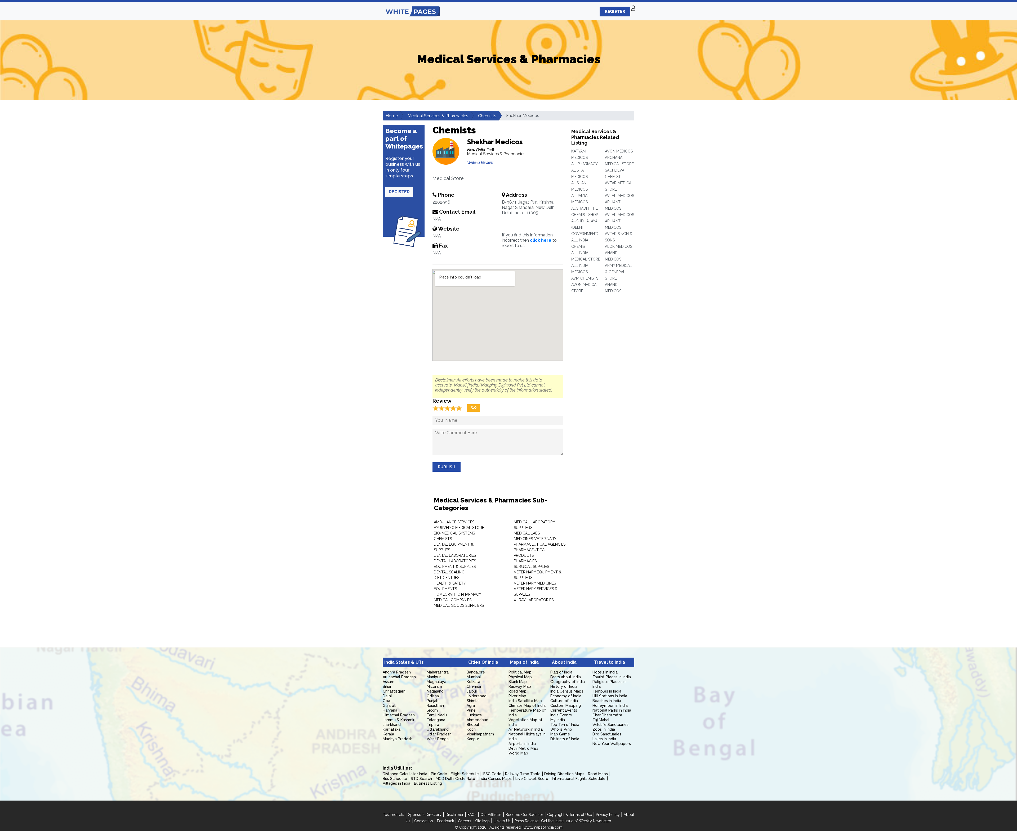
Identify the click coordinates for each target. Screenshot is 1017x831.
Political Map (520, 672)
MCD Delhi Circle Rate (455, 778)
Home (392, 115)
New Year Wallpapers (611, 744)
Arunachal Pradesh (399, 677)
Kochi (471, 729)
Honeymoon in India (610, 705)
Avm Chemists (584, 278)
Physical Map (520, 677)
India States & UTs (404, 662)
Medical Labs (527, 533)
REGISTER (615, 11)
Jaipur (472, 691)
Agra (471, 705)
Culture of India (564, 701)
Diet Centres (446, 578)
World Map (518, 753)
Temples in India (606, 691)
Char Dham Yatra (607, 715)
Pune (471, 710)
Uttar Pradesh (439, 734)
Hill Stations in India (609, 696)
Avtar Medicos (619, 196)
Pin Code (439, 774)
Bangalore (476, 672)
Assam (388, 682)
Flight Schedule (465, 774)
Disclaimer (454, 814)
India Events (561, 715)
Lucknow (475, 715)
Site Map (482, 821)
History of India (563, 686)
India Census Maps (566, 691)
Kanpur (473, 739)
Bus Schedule (395, 778)
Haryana (390, 710)
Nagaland (435, 691)
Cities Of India (483, 662)
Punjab (433, 701)
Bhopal (473, 724)
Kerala (388, 734)
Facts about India (565, 677)
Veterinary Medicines (535, 583)
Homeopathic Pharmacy (457, 594)
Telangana (436, 720)
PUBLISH (446, 467)
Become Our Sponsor (524, 814)
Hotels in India (605, 672)
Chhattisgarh (394, 691)
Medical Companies (452, 600)
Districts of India (564, 739)
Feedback (445, 821)
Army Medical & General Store (618, 271)
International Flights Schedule (578, 778)
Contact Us (423, 821)
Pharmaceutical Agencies (539, 544)
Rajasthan (435, 705)
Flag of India (561, 672)
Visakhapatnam (480, 734)
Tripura (433, 724)
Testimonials (393, 814)
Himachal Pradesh (399, 715)
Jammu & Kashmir (398, 720)
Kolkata (473, 682)
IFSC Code (492, 774)
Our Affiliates (491, 814)
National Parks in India (611, 710)
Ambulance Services (454, 522)
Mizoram (434, 686)
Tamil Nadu (437, 715)
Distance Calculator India (405, 774)
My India (557, 720)
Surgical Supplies (531, 566)
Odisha (433, 696)
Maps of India (524, 662)
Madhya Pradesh (397, 739)
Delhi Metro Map (523, 748)
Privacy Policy (608, 814)
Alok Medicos (618, 246)
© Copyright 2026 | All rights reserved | (489, 827)
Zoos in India (603, 729)
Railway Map (519, 686)
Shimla (473, 701)
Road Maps (598, 774)
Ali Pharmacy (584, 164)
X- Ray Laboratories (534, 600)
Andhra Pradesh (397, 672)
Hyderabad (477, 696)
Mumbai (474, 677)
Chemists (487, 115)
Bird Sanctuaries (606, 734)
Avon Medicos (619, 151)
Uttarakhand (438, 729)
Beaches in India (606, 701)
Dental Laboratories (455, 555)
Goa (386, 701)
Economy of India (565, 696)
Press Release (526, 821)
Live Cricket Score (531, 778)
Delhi (387, 696)
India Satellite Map (525, 701)
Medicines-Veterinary (535, 539)
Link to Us (502, 821)
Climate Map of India (527, 705)
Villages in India (396, 783)
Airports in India (522, 744)
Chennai (474, 686)
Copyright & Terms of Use (569, 814)
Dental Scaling (449, 572)
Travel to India (609, 662)
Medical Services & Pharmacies (438, 115)
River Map (517, 696)
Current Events (563, 710)
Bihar (387, 686)
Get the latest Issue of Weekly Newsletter (576, 821)
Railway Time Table (523, 774)
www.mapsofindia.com (543, 827)
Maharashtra (438, 672)
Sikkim (432, 710)
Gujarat (389, 705)
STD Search (421, 778)
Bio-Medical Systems (454, 533)
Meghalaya (436, 682)
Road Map (517, 691)
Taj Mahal (600, 720)
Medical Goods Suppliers (459, 605)
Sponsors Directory (424, 814)
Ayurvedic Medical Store (459, 527)
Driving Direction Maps (564, 774)
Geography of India (567, 682)
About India (564, 662)
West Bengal (438, 739)
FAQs (471, 814)
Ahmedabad (477, 720)
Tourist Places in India (611, 677)
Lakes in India (604, 739)
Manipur (434, 677)
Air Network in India (525, 729)
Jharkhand (392, 724)
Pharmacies (525, 561)
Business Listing (428, 783)
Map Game (560, 734)
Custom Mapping (565, 705)
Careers (464, 821)
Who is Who (561, 729)
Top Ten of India (564, 724)
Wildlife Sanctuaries (610, 724)
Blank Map (517, 682)
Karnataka (391, 729)
